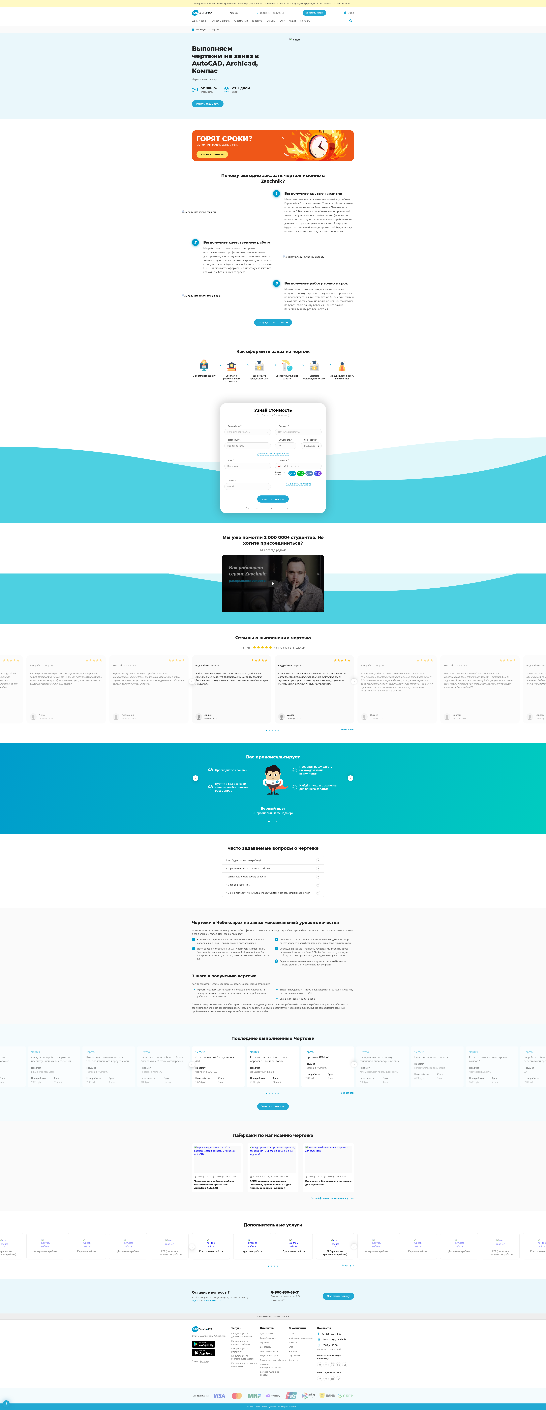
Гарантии (257, 20)
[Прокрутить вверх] (539, 1398)
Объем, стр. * (285, 439)
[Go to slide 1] (267, 730)
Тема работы (234, 439)
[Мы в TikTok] (338, 1378)
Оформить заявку (314, 12)
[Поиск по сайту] (350, 20)
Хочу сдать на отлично (273, 322)
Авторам (234, 13)
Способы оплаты (220, 20)
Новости (293, 1342)
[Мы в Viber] (332, 1364)
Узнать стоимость (207, 103)
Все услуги (348, 1265)
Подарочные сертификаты (273, 1360)
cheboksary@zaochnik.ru (335, 1339)
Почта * (232, 480)
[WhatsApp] (301, 473)
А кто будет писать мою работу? (243, 860)
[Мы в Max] (344, 1364)
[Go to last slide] (192, 681)
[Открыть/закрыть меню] (193, 29)
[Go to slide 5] (278, 730)
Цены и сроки (199, 20)
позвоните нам (212, 1300)
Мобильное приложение (301, 1338)
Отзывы (271, 20)
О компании (241, 20)
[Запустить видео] (273, 583)
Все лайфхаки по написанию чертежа (332, 1198)
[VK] (309, 473)
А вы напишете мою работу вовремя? (246, 876)
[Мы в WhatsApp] (338, 1364)
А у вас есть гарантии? (238, 884)
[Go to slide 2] (269, 730)
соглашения (296, 508)
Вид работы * (235, 426)
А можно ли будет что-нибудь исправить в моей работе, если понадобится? (268, 892)
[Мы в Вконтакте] (326, 1364)
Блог (282, 20)
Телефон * (284, 460)
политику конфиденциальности (276, 508)
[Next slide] (354, 681)
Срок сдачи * (310, 439)
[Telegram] (292, 473)
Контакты (305, 20)
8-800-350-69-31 (285, 1292)
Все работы (347, 1092)
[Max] (318, 473)
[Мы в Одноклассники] (326, 1378)
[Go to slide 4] (275, 730)
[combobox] (247, 432)
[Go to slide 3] (272, 730)
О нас (291, 1333)
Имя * (231, 460)
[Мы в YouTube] (332, 1378)
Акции (292, 20)
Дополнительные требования (273, 453)
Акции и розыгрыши (270, 1355)
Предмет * (284, 426)
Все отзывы (347, 729)
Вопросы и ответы (269, 1351)
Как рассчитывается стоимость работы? (248, 868)
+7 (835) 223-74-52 (331, 1333)
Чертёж (49, 665)
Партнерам (294, 1355)
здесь (195, 1300)
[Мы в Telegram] (319, 1364)
